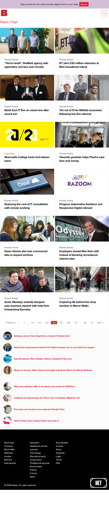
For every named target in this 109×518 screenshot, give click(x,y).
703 (47, 322)
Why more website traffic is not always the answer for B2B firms (44, 386)
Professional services (39, 463)
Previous (9, 322)
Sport (32, 476)
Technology (35, 452)
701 (32, 322)
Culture (33, 473)
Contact (59, 446)
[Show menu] (104, 13)
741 (92, 322)
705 (61, 322)
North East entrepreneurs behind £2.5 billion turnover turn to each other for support (54, 347)
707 (75, 322)
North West (9, 449)
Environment (36, 466)
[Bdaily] (4, 12)
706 (68, 322)
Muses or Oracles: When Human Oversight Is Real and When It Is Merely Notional (53, 370)
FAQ (58, 463)
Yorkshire (8, 446)
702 (39, 322)
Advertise (60, 452)
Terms (59, 459)
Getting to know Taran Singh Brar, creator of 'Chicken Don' (42, 335)
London (7, 456)
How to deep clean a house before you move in (36, 420)
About (59, 449)
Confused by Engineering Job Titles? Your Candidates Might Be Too (47, 397)
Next (100, 322)
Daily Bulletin (62, 442)
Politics (33, 469)
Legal (58, 456)
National (8, 459)
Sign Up (84, 4)
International (10, 463)
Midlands (8, 452)
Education (34, 442)
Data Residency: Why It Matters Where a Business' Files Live (43, 358)
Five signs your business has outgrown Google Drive (39, 409)
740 (85, 322)
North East (9, 442)
